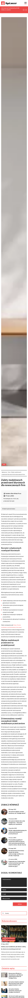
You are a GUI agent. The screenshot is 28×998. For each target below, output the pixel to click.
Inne (4, 464)
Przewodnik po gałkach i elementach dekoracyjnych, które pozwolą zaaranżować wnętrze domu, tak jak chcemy (17, 842)
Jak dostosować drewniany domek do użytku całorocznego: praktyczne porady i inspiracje (16, 853)
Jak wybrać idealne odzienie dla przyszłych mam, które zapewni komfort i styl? (16, 983)
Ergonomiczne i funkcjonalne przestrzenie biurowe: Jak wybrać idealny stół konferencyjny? (17, 864)
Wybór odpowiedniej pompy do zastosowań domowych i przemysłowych (18, 832)
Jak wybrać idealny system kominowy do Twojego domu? (17, 812)
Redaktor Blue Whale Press (13, 493)
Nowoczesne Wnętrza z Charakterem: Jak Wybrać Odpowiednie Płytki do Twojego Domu (16, 976)
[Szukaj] (3, 913)
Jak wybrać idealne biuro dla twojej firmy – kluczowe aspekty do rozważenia (17, 822)
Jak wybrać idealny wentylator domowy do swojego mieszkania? (15, 990)
